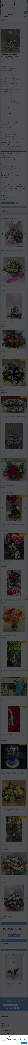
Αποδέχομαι (23, 1043)
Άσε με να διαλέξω (5, 1043)
